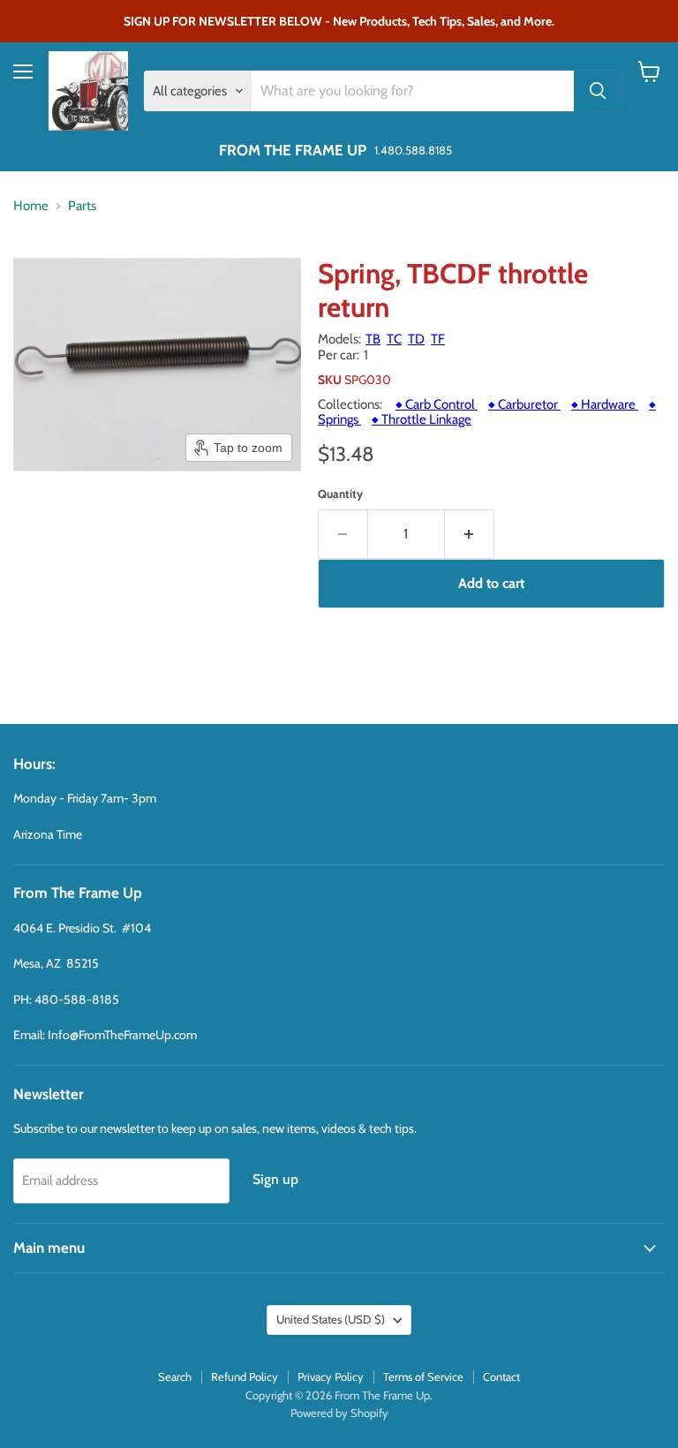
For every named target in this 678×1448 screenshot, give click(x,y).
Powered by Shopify (339, 1413)
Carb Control (437, 404)
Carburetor (524, 404)
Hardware (604, 404)
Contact (501, 1376)
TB (372, 339)
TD (416, 339)
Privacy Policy (331, 1376)
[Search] (598, 91)
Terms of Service (423, 1376)
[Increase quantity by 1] (469, 534)
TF (438, 339)
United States (330, 1319)
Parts (82, 206)
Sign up (275, 1179)
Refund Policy (244, 1376)
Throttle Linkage (421, 419)
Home (31, 206)
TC (394, 339)
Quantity (340, 494)
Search (175, 1376)
